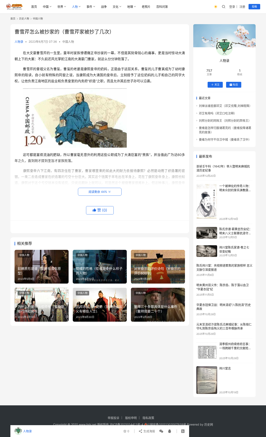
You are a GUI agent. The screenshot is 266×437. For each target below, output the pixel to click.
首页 (34, 6)
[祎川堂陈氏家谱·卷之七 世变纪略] (206, 251)
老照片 (146, 6)
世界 (60, 6)
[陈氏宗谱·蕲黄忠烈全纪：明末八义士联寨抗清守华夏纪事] (206, 233)
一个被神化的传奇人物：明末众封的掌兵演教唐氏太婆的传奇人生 (235, 190)
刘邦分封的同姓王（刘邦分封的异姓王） (225, 120)
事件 (89, 6)
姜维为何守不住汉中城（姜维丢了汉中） (225, 139)
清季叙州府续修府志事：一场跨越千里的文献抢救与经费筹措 (235, 348)
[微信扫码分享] (161, 431)
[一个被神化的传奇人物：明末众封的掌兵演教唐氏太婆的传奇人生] (206, 202)
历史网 (208, 424)
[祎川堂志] (206, 380)
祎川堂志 (225, 368)
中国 (46, 6)
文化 (115, 6)
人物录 (19, 41)
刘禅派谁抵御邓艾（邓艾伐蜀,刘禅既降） (225, 105)
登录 (232, 6)
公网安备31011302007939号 (166, 424)
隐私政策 (148, 418)
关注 (216, 84)
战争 (104, 6)
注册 (242, 6)
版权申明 (131, 418)
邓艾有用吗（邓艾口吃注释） (218, 113)
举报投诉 (113, 418)
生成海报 (149, 431)
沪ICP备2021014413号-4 (127, 424)
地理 (130, 6)
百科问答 (162, 6)
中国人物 (68, 41)
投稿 (254, 6)
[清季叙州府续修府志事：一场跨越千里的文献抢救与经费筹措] (206, 351)
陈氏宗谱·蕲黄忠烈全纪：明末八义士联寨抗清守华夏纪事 (235, 233)
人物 (75, 6)
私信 (235, 84)
